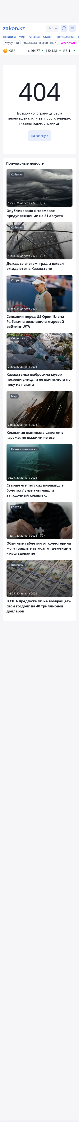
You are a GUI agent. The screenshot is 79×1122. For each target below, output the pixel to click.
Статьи (47, 36)
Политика (9, 36)
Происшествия (65, 36)
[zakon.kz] (14, 28)
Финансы (34, 36)
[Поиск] (64, 28)
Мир (22, 36)
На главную (39, 136)
